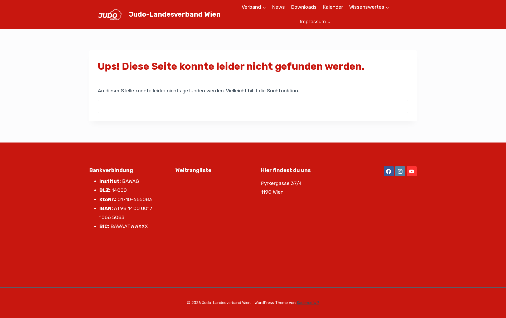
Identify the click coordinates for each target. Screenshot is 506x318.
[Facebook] (389, 171)
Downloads (304, 7)
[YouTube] (412, 171)
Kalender (333, 7)
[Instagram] (400, 171)
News (278, 7)
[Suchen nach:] (253, 106)
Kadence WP (308, 302)
